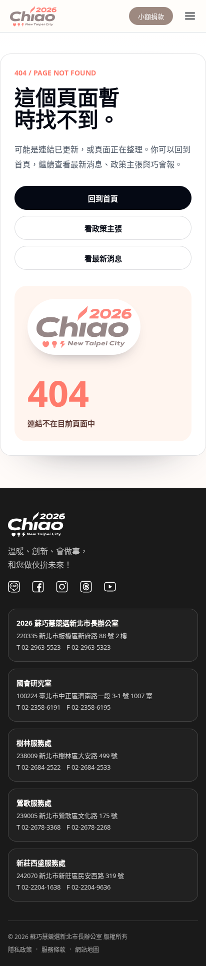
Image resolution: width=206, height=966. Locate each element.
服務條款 (54, 950)
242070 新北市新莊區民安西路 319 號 (70, 875)
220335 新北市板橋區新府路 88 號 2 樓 (71, 635)
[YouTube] (110, 587)
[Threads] (86, 587)
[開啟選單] (190, 16)
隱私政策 (20, 950)
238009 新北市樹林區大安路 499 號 (67, 755)
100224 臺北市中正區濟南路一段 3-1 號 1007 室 (84, 695)
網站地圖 (87, 950)
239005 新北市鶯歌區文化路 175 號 (67, 815)
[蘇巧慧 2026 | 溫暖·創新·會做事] (47, 16)
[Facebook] (38, 587)
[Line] (14, 587)
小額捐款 (151, 16)
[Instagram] (62, 587)
